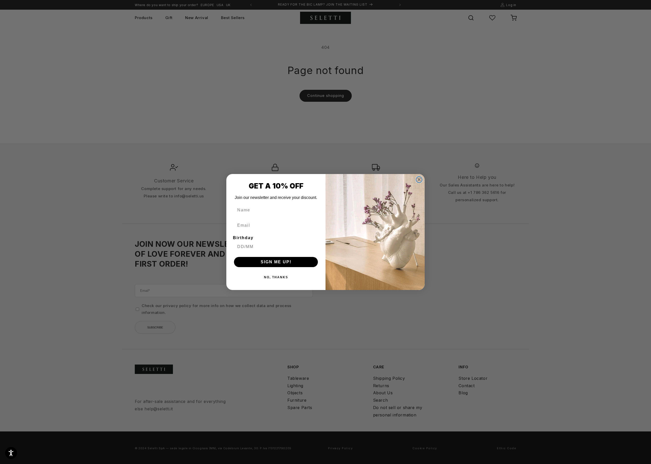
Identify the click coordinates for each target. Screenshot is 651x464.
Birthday (243, 238)
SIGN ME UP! (276, 262)
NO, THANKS (276, 277)
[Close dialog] (419, 180)
